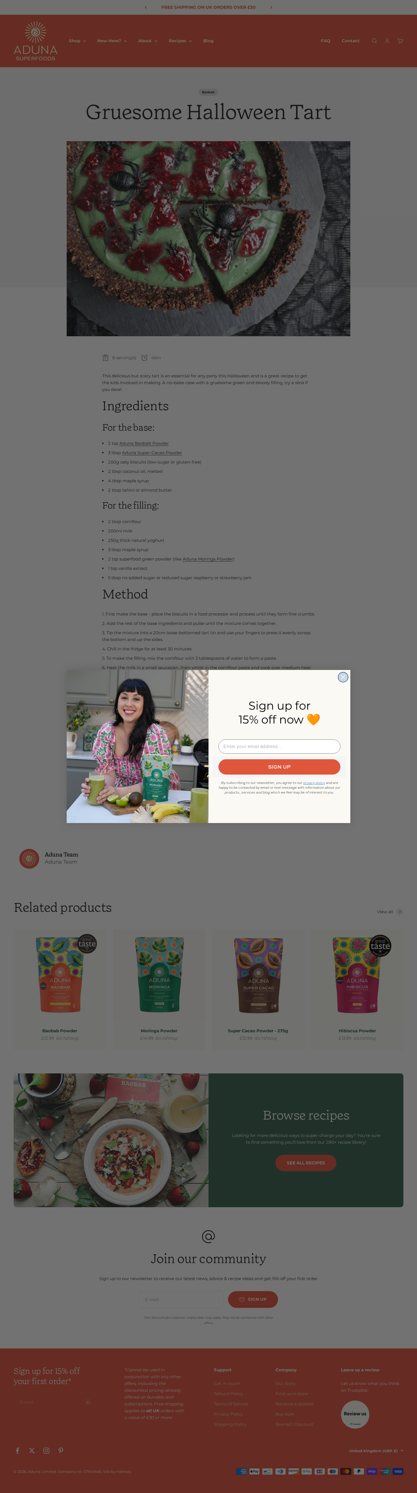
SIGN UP (279, 766)
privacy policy (314, 783)
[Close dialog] (343, 677)
